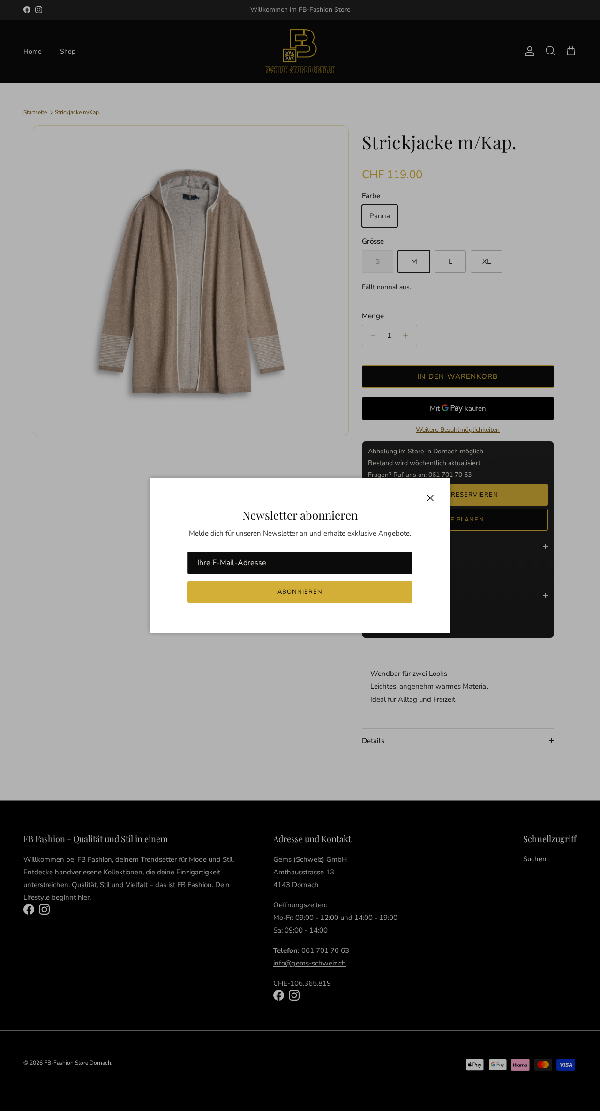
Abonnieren (300, 592)
